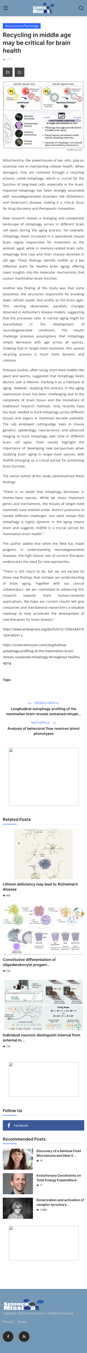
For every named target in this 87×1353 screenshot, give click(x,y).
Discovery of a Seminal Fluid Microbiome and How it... (58, 1153)
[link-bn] (43, 777)
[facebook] (8, 1336)
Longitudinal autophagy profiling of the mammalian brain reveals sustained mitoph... (43, 711)
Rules (22, 1321)
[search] (81, 8)
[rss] (24, 1336)
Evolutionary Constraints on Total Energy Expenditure (58, 1177)
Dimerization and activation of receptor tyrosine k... (60, 1202)
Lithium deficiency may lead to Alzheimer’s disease (40, 887)
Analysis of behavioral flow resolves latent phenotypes (43, 731)
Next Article (40, 723)
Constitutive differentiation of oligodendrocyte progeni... (29, 962)
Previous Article (46, 703)
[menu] (6, 8)
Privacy (8, 1321)
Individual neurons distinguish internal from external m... (41, 1037)
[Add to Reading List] (19, 72)
